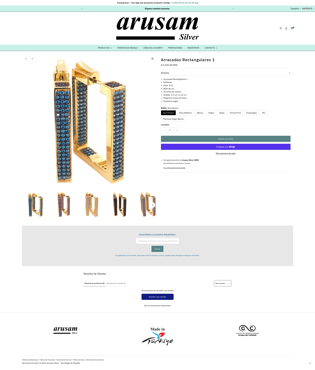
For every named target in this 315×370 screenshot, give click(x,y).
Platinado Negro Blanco (173, 119)
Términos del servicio (64, 360)
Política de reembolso (30, 360)
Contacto (210, 48)
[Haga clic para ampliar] (152, 58)
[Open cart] (291, 28)
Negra (211, 113)
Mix (263, 113)
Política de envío (79, 360)
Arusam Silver (53, 363)
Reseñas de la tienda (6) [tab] (116, 283)
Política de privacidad (47, 360)
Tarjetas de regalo (127, 48)
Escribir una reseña (157, 297)
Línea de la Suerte (153, 48)
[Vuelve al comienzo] (310, 363)
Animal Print (235, 113)
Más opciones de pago (226, 153)
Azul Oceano (168, 113)
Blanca (200, 113)
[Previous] (82, 8)
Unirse (157, 249)
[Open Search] (281, 28)
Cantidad (165, 124)
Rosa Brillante (185, 113)
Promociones (175, 48)
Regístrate (193, 48)
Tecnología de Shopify (70, 363)
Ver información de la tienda (174, 168)
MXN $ (308, 8)
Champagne (251, 113)
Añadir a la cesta (225, 139)
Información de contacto (95, 360)
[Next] (233, 8)
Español (295, 8)
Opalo (221, 113)
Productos (104, 48)
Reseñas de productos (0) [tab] (95, 283)
